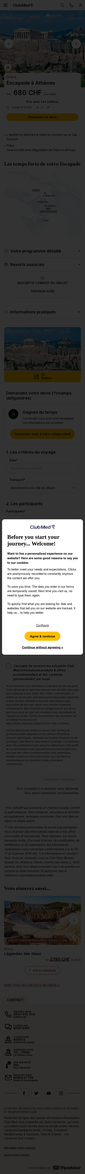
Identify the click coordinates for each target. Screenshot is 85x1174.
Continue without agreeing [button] (42, 647)
